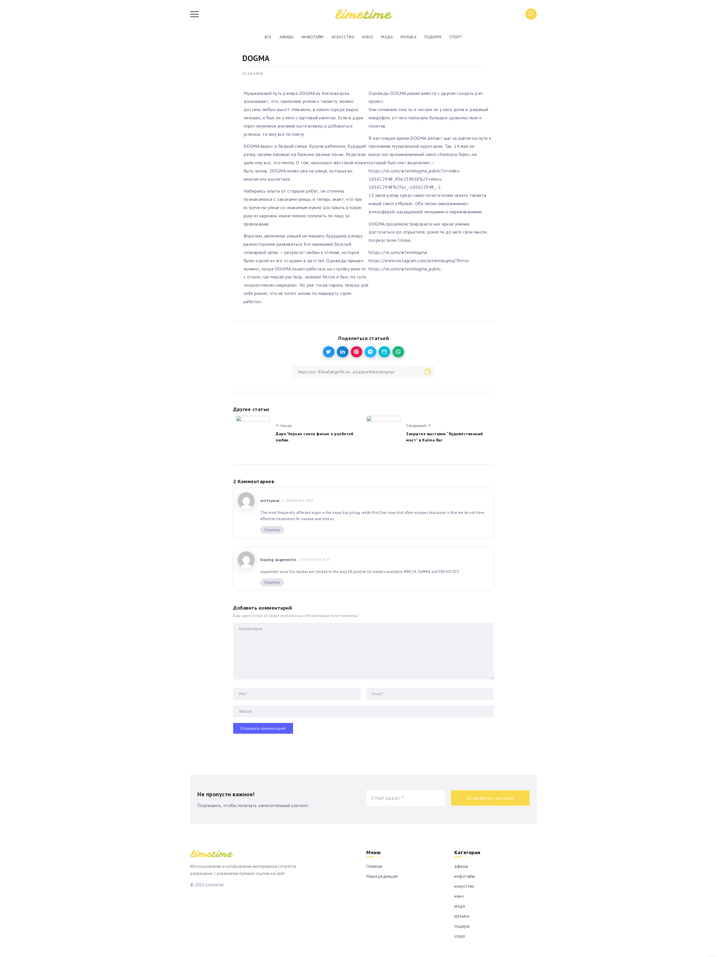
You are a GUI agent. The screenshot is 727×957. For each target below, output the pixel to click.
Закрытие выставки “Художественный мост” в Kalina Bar (444, 437)
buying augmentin (278, 559)
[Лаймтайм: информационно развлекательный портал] (363, 13)
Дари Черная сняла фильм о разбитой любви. (314, 437)
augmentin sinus (274, 571)
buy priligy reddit (356, 512)
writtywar (270, 500)
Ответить (272, 530)
